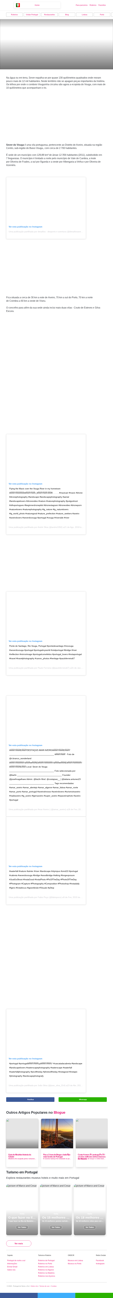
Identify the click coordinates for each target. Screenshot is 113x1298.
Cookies (53, 1286)
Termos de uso (44, 1286)
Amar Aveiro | (44, 809)
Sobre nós (11, 1270)
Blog (67, 15)
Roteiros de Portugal (46, 1260)
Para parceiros (82, 5)
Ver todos (22, 1209)
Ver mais (19, 1243)
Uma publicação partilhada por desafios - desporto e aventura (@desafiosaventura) (48, 231)
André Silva (43, 527)
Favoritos (102, 5)
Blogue (59, 1112)
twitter (56, 1295)
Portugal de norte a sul (16, 1260)
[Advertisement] (56, 121)
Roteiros (93, 5)
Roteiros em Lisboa (46, 1267)
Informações (12, 1264)
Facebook (100, 1260)
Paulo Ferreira (44, 668)
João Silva (42, 1085)
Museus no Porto (74, 1264)
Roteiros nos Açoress (46, 1276)
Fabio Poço (43, 897)
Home (37, 5)
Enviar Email (12, 1267)
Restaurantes (49, 15)
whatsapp (94, 1295)
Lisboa (84, 15)
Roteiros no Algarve (46, 1270)
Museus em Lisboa (75, 1260)
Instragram (100, 1264)
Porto (102, 15)
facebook (19, 1295)
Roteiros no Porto (45, 1264)
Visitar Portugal (32, 15)
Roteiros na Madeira (46, 1273)
